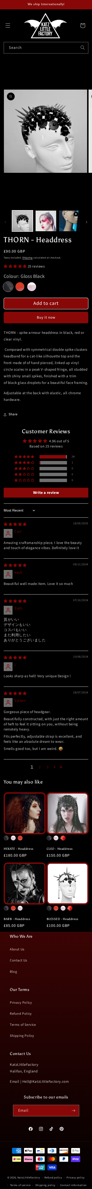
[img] (15, 524)
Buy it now (46, 317)
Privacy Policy (21, 1002)
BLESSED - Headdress (63, 919)
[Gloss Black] (8, 286)
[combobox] (46, 47)
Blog (13, 971)
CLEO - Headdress (60, 849)
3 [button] (48, 767)
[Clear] (31, 286)
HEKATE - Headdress (19, 849)
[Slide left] (5, 222)
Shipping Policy (22, 1035)
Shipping (27, 257)
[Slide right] (86, 222)
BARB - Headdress (17, 919)
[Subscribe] (73, 1110)
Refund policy (53, 1177)
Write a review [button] (46, 492)
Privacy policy (75, 1177)
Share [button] (13, 414)
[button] (7, 25)
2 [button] (40, 767)
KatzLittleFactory (28, 1177)
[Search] (82, 47)
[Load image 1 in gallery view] (22, 220)
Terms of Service (23, 1024)
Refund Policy (21, 1013)
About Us (17, 949)
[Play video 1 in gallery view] (69, 220)
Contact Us (18, 960)
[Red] (19, 286)
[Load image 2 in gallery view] (45, 220)
